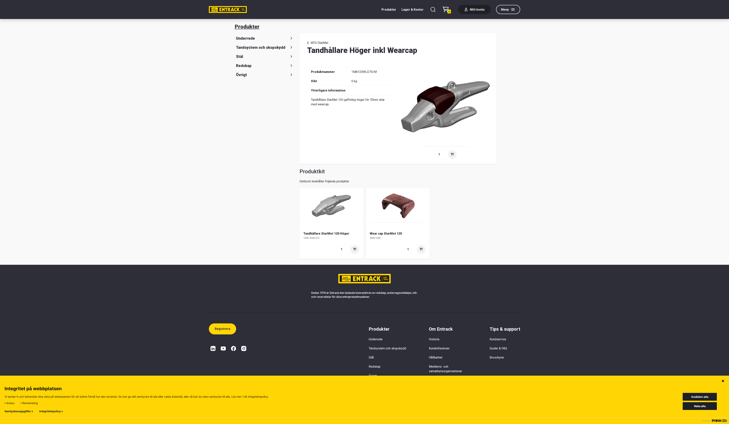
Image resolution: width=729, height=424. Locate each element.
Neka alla (700, 406)
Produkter (388, 9)
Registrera (222, 329)
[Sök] (433, 9)
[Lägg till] (452, 154)
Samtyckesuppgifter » (19, 411)
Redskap (244, 65)
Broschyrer (497, 357)
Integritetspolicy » (51, 411)
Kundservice (498, 339)
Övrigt (241, 75)
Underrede (245, 38)
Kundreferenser (439, 348)
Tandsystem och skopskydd (260, 47)
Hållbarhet (435, 357)
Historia (434, 339)
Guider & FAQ (498, 348)
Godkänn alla (699, 396)
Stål (239, 56)
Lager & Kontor (413, 9)
